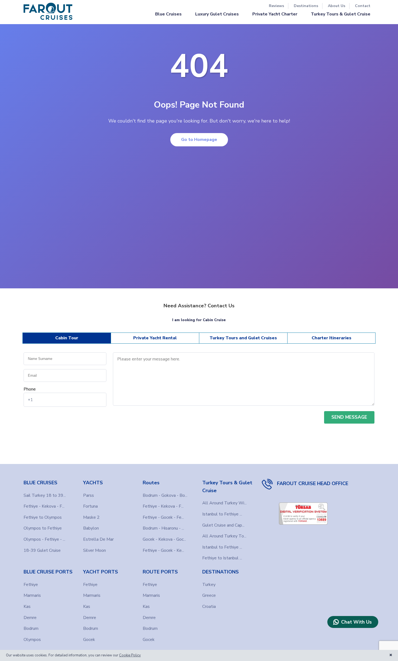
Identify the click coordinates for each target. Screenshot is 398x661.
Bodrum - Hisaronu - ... (163, 528)
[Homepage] (48, 11)
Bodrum (31, 628)
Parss (88, 495)
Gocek (89, 640)
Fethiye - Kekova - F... (44, 506)
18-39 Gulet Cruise (42, 550)
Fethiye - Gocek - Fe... (163, 517)
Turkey (209, 585)
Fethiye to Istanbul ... (222, 558)
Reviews (276, 5)
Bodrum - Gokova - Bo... (165, 495)
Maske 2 (91, 517)
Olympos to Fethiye (43, 528)
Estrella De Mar (98, 539)
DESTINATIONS (220, 572)
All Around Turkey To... (224, 536)
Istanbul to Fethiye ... (222, 514)
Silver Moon (94, 550)
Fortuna (90, 506)
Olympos (32, 640)
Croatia (209, 607)
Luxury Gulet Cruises (217, 14)
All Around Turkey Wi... (224, 503)
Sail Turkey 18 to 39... (45, 495)
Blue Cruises (168, 14)
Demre (30, 618)
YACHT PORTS (100, 572)
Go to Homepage (199, 140)
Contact (362, 5)
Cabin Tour (66, 338)
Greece (209, 595)
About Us (336, 5)
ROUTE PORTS (160, 572)
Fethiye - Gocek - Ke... (163, 550)
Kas (27, 607)
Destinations (306, 5)
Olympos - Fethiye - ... (44, 539)
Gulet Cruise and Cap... (223, 525)
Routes (151, 482)
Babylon (91, 528)
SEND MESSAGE (349, 417)
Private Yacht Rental (155, 338)
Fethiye (31, 585)
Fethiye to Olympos (43, 517)
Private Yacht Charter (274, 14)
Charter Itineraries (331, 338)
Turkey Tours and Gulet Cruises (243, 338)
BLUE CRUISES (40, 482)
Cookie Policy (130, 655)
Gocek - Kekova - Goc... (164, 539)
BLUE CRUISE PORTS (48, 572)
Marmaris (32, 595)
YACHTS (93, 482)
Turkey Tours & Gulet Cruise (340, 14)
